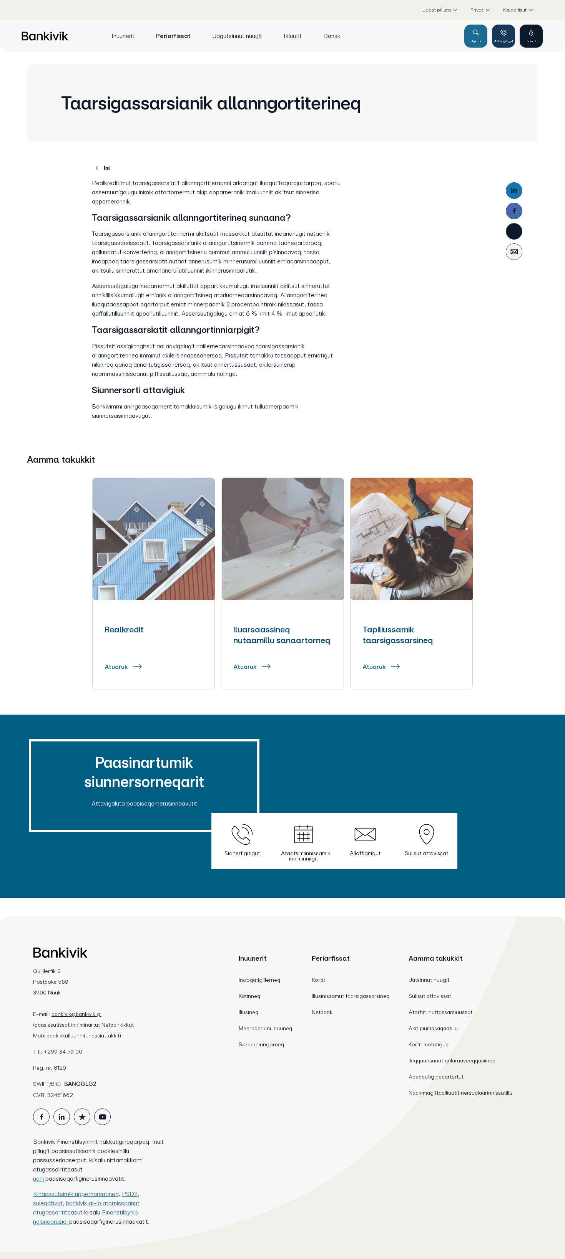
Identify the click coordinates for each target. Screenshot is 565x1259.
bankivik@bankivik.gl (76, 1014)
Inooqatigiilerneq (259, 980)
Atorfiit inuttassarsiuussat (440, 1012)
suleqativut (48, 1203)
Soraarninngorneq (261, 1044)
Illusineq (248, 1012)
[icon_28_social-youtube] (102, 1116)
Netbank (322, 1012)
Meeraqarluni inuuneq (265, 1028)
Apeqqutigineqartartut (436, 1077)
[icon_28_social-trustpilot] (82, 1116)
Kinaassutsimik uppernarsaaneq (76, 1194)
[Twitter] (514, 231)
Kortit (318, 980)
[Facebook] (514, 211)
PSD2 (130, 1194)
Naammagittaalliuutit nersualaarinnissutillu (460, 1093)
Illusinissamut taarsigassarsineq (350, 996)
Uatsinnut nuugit (429, 980)
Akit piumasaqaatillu (433, 1028)
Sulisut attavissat (430, 996)
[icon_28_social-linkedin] (61, 1116)
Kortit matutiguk (428, 1044)
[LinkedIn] (514, 190)
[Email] (514, 251)
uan (38, 1178)
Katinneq (249, 996)
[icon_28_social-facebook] (41, 1116)
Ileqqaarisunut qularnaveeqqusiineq (452, 1060)
